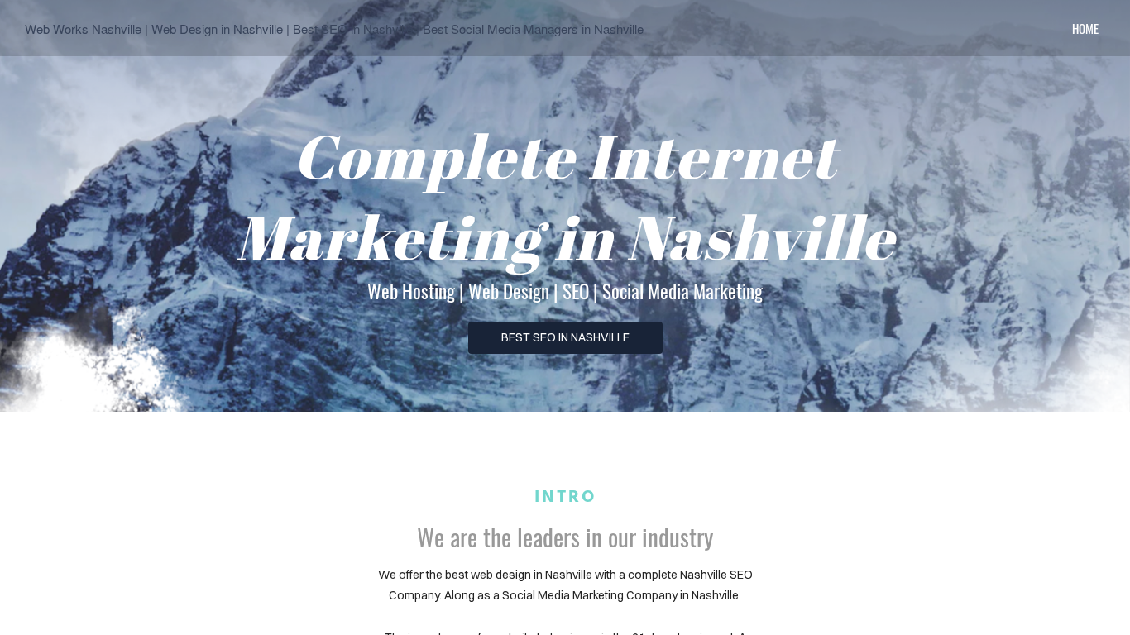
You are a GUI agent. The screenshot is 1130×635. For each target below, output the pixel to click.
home (1085, 28)
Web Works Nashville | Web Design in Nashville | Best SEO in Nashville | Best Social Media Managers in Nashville (334, 28)
